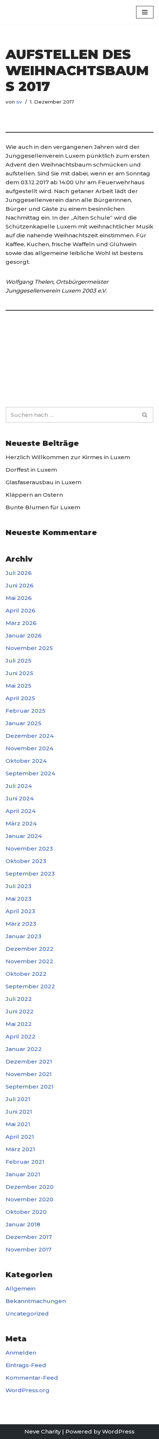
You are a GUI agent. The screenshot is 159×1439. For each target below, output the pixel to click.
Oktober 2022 (26, 973)
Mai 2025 (18, 685)
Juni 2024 (20, 798)
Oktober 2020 (26, 1211)
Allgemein (20, 1288)
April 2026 (20, 610)
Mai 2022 (19, 1023)
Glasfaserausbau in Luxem (43, 482)
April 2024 (20, 810)
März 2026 (21, 622)
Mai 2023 (18, 898)
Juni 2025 (19, 673)
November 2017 (28, 1249)
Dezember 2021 (29, 1061)
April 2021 (20, 1136)
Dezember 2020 (30, 1186)
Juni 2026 (20, 585)
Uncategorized (27, 1313)
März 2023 (21, 923)
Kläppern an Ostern (34, 494)
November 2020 (29, 1199)
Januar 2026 (24, 635)
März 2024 (21, 823)
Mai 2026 (19, 597)
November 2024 (29, 748)
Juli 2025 (18, 660)
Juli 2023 (18, 886)
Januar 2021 (23, 1174)
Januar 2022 (24, 1048)
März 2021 (20, 1149)
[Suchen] (145, 415)
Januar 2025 (23, 723)
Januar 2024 (24, 835)
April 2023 (20, 911)
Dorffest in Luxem (31, 469)
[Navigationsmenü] (144, 12)
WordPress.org (28, 1390)
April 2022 (20, 1036)
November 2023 (29, 848)
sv (19, 102)
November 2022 (29, 961)
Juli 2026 (19, 572)
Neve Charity (42, 1431)
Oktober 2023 (26, 861)
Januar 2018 (23, 1224)
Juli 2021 (18, 1099)
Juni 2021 (19, 1111)
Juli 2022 (19, 998)
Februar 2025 (25, 710)
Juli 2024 (19, 785)
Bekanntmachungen (36, 1300)
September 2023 (30, 873)
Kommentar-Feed (32, 1377)
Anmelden (21, 1352)
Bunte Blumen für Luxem (43, 507)
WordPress (118, 1431)
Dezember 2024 (30, 735)
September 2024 (30, 773)
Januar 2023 (23, 936)
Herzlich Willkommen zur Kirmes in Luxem (68, 457)
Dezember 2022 (30, 948)
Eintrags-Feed (26, 1365)
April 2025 (20, 698)
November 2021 (29, 1073)
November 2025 (29, 648)
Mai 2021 (18, 1124)
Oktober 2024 (26, 760)
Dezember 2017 (29, 1236)
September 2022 (30, 986)
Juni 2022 (20, 1011)
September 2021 (30, 1086)
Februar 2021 (25, 1161)
